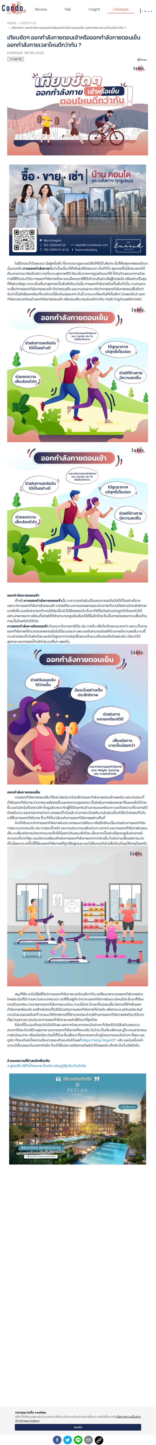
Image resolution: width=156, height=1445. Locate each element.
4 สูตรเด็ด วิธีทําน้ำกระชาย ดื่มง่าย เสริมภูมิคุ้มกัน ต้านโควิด (46, 1065)
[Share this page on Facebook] (57, 1440)
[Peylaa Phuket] (77, 1118)
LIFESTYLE (28, 23)
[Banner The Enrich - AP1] (77, 209)
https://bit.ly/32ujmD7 (99, 1040)
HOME (11, 23)
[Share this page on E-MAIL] (88, 1440)
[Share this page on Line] (78, 1440)
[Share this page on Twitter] (67, 1440)
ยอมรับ (78, 1427)
